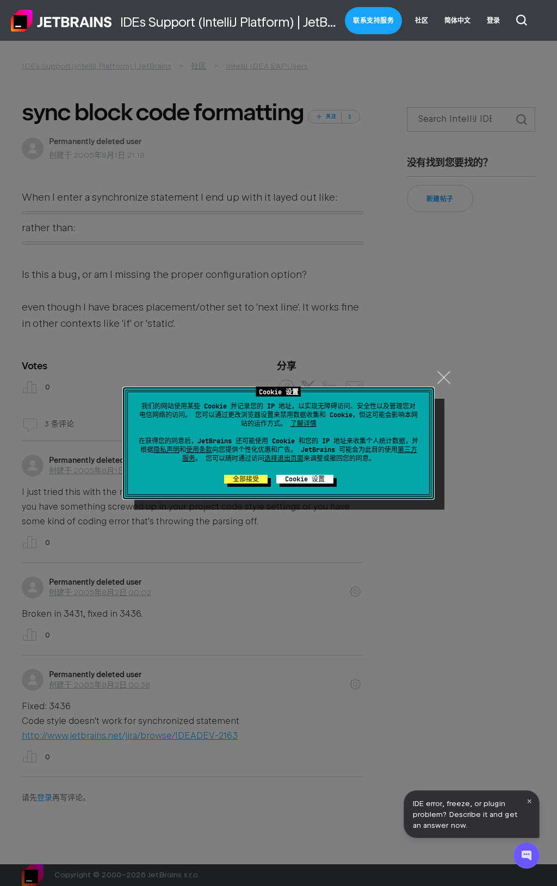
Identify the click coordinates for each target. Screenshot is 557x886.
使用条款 (199, 449)
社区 (421, 20)
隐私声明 (166, 449)
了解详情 (303, 423)
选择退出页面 (284, 458)
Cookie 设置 (305, 479)
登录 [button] (493, 20)
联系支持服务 (373, 20)
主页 (61, 21)
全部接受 (246, 479)
